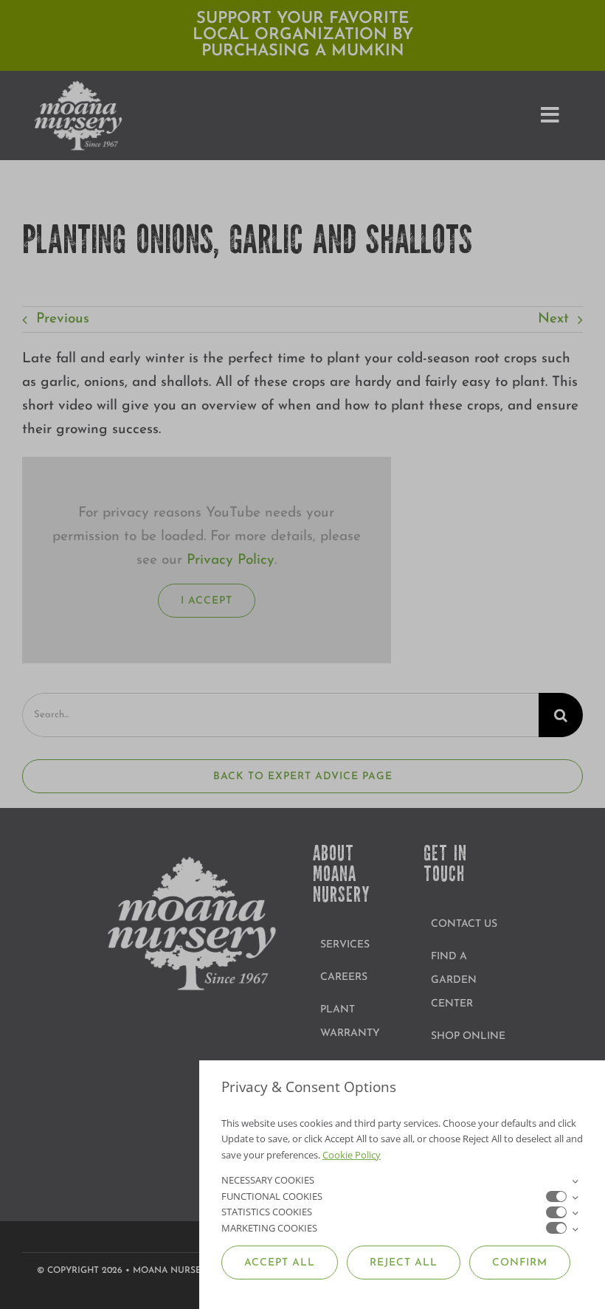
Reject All (404, 1262)
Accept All (279, 1262)
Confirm (519, 1262)
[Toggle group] (575, 1181)
